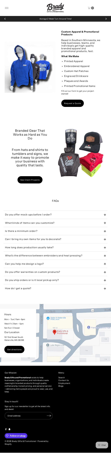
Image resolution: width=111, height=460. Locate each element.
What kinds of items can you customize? (30, 222)
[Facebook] (6, 429)
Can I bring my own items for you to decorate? (33, 239)
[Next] (106, 18)
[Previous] (5, 18)
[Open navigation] (6, 8)
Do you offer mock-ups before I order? (28, 214)
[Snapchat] (9, 429)
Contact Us (63, 380)
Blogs (60, 386)
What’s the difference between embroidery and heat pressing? (43, 255)
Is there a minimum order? (21, 230)
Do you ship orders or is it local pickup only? (32, 280)
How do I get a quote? (18, 288)
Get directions (14, 349)
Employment (64, 383)
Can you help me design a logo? (24, 263)
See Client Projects (30, 180)
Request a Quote (72, 103)
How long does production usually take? (29, 247)
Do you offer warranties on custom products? (32, 271)
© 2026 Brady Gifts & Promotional (20, 441)
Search (61, 377)
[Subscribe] (49, 415)
